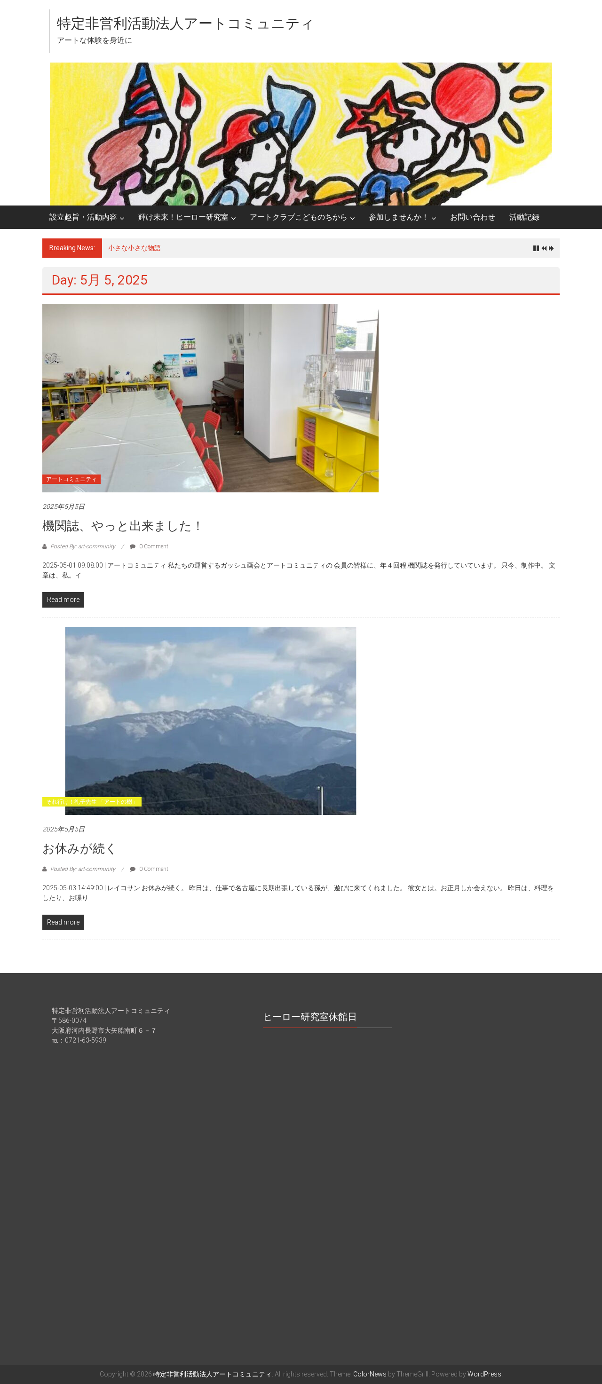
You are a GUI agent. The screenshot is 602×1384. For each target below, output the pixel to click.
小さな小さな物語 (134, 248)
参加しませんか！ (399, 217)
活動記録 (524, 217)
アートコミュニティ (71, 479)
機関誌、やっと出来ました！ (123, 526)
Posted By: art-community (83, 546)
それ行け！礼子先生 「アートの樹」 (92, 802)
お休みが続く (80, 848)
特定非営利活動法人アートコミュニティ (186, 23)
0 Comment (153, 546)
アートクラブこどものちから (299, 217)
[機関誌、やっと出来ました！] (210, 398)
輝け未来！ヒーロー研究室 (183, 217)
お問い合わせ (472, 217)
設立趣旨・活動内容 (83, 217)
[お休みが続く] (210, 720)
